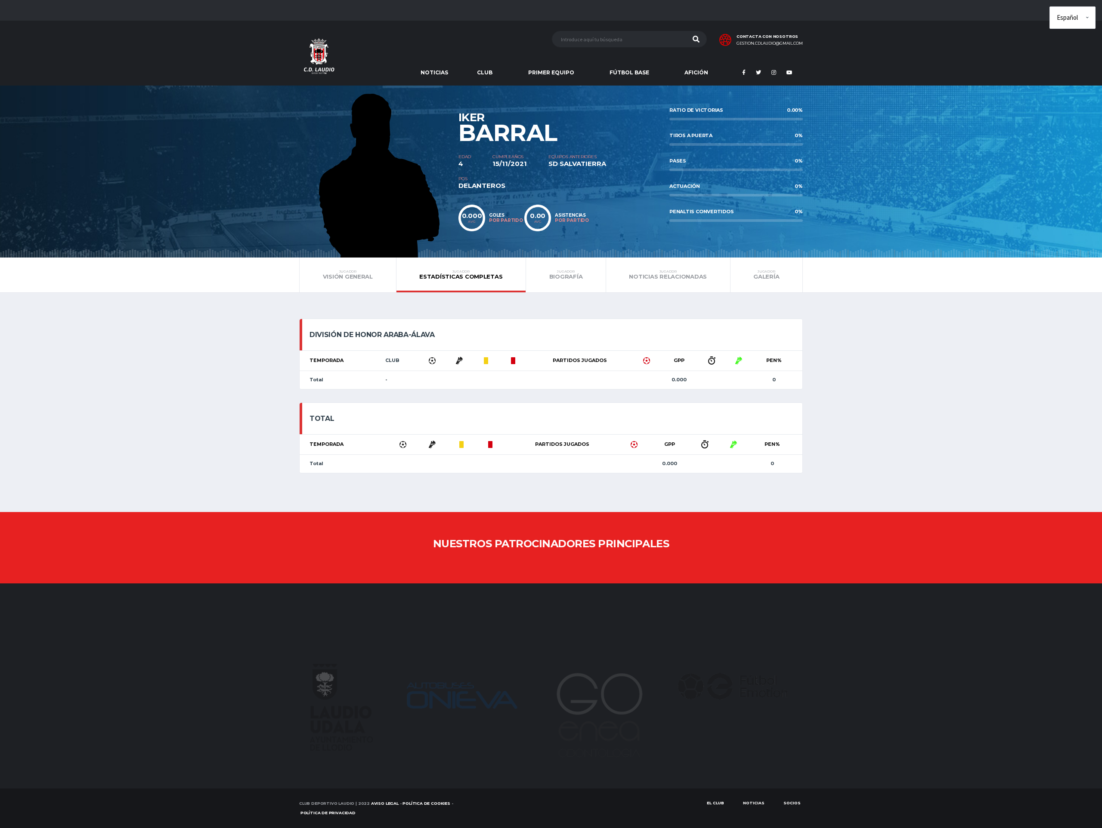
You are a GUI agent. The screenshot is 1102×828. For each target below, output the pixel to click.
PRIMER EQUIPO (551, 72)
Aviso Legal (385, 803)
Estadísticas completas (460, 274)
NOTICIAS (434, 72)
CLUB (484, 72)
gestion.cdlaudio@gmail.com (770, 43)
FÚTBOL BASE (629, 72)
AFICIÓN (696, 72)
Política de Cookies (426, 803)
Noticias (754, 802)
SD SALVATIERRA (577, 163)
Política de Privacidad (328, 812)
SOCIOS (792, 802)
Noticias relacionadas (668, 274)
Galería (766, 274)
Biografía (566, 274)
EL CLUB (715, 802)
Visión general (348, 274)
